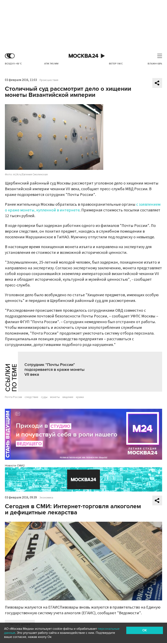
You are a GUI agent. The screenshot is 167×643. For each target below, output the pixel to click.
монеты (55, 397)
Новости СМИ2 (15, 465)
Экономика (46, 498)
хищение (67, 397)
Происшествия (49, 80)
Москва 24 (83, 56)
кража (80, 397)
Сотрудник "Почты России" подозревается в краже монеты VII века (54, 369)
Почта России (13, 397)
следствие (31, 397)
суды (44, 397)
